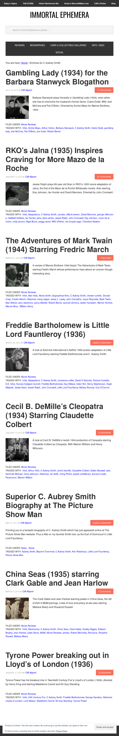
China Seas (62, 629)
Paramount (11, 477)
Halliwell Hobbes (16, 217)
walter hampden (88, 302)
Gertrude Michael (14, 473)
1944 (24, 295)
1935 (24, 214)
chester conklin (94, 295)
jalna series (48, 217)
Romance (92, 632)
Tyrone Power (80, 700)
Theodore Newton (91, 221)
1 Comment (105, 257)
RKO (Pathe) (58, 221)
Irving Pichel (66, 473)
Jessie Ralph (61, 217)
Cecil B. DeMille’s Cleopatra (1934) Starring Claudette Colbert (54, 415)
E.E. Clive (10, 383)
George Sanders (93, 697)
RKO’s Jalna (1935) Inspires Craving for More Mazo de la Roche (55, 159)
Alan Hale (33, 295)
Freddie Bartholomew (52, 383)
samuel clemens (71, 302)
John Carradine (74, 299)
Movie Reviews (28, 124)
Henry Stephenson (96, 383)
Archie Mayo (34, 127)
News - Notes (27, 547)
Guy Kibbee (69, 383)
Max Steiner (11, 302)
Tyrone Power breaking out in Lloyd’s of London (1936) (57, 659)
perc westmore (25, 302)
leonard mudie (99, 473)
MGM (43, 632)
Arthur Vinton (48, 127)
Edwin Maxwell (98, 470)
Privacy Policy (61, 731)
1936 (24, 380)
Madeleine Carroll (45, 700)
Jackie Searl (20, 387)
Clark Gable (75, 629)
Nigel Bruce (31, 221)
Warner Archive (104, 302)
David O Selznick (83, 380)
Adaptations (34, 214)
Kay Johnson (91, 217)
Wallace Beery (21, 636)
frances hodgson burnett (28, 383)
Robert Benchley (79, 632)
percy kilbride (40, 302)
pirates (66, 632)
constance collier (66, 380)
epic (108, 470)
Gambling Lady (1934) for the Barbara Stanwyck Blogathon (57, 77)
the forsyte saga (73, 221)
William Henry (26, 306)
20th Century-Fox (36, 697)
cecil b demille (64, 470)
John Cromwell (76, 217)
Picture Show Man (14, 555)
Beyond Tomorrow (45, 551)
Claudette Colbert (80, 470)
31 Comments (104, 176)
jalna (39, 217)
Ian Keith (54, 473)
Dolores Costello (101, 380)
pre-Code (41, 131)
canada (61, 214)
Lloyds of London (14, 700)
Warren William (25, 477)
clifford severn (73, 214)
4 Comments (104, 591)
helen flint (81, 383)
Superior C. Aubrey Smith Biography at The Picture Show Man (51, 505)
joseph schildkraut (82, 473)
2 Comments (104, 432)
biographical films (60, 295)
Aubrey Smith (28, 551)
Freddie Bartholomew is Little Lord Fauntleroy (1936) (57, 329)
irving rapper (43, 299)
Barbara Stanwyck (65, 127)
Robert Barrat (54, 131)
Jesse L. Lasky (58, 299)
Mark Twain (105, 299)
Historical (31, 299)
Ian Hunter (30, 217)
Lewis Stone (33, 632)
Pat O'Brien (29, 131)
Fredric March (19, 299)
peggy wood (45, 221)
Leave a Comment (102, 342)
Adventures (33, 629)
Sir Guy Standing (63, 700)
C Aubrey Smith (82, 127)
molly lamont (18, 221)
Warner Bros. (12, 306)
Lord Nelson (30, 700)
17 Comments (104, 90)
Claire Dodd (97, 127)
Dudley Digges (90, 629)
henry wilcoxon (31, 473)
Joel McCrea (17, 131)
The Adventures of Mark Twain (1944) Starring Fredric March (59, 245)
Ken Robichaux (79, 551)
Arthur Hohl (33, 470)
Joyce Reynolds (90, 299)
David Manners (88, 214)
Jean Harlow (20, 632)
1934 (24, 127)
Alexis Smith (45, 295)
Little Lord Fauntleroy (67, 387)
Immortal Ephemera (59, 14)
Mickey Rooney (86, 387)
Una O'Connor (102, 387)
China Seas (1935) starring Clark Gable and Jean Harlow (57, 578)
